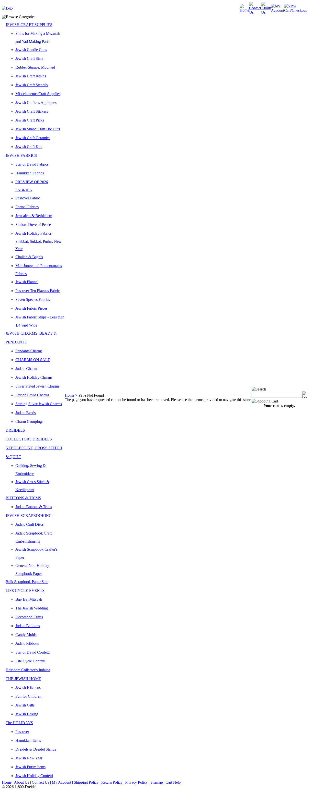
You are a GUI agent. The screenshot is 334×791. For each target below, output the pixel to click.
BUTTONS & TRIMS (23, 498)
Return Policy (111, 782)
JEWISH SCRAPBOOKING (29, 515)
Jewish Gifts (24, 705)
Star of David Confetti (32, 652)
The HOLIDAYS (19, 723)
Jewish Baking (26, 714)
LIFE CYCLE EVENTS (25, 590)
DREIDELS (15, 430)
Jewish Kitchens (28, 687)
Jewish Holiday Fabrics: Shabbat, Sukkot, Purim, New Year (38, 241)
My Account (61, 782)
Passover (22, 732)
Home (69, 395)
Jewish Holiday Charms (33, 377)
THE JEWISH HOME (23, 679)
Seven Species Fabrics (32, 299)
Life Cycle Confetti (30, 661)
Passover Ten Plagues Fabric (37, 291)
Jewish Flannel (26, 282)
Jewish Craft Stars (29, 58)
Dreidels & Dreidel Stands (35, 749)
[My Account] (277, 10)
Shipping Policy (86, 782)
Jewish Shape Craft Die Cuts (37, 129)
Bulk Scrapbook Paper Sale (27, 582)
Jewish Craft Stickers (31, 111)
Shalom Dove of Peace (33, 224)
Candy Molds (25, 635)
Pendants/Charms (28, 351)
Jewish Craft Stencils (31, 85)
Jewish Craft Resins (30, 76)
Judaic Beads (25, 413)
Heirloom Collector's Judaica (28, 670)
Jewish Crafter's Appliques (35, 102)
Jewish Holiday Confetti (34, 776)
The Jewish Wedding (31, 608)
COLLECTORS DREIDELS (29, 439)
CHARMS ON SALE (32, 360)
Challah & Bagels (29, 257)
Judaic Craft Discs (29, 524)
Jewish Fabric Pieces (31, 308)
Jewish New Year (28, 758)
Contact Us (40, 782)
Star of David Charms (32, 395)
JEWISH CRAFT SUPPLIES (29, 25)
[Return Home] (7, 8)
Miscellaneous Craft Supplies (37, 94)
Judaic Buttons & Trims (33, 507)
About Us (21, 782)
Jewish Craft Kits (28, 147)
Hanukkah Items (28, 740)
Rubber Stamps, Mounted (35, 67)
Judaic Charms (26, 368)
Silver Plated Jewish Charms (37, 386)
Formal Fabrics (27, 207)
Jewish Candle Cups (31, 50)
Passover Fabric (27, 198)
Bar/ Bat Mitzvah (28, 599)
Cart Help (173, 782)
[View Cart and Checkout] (295, 10)
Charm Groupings (29, 421)
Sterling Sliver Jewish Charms (38, 404)
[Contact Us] (255, 12)
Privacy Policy (136, 782)
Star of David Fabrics (31, 164)
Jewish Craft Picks (29, 120)
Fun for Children (28, 696)
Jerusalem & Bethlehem (33, 216)
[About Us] (266, 12)
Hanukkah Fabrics (29, 173)
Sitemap (156, 782)
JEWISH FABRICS (21, 155)
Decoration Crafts (29, 617)
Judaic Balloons (27, 626)
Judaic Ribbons (27, 643)
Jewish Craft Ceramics (32, 138)
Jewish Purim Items (30, 767)
